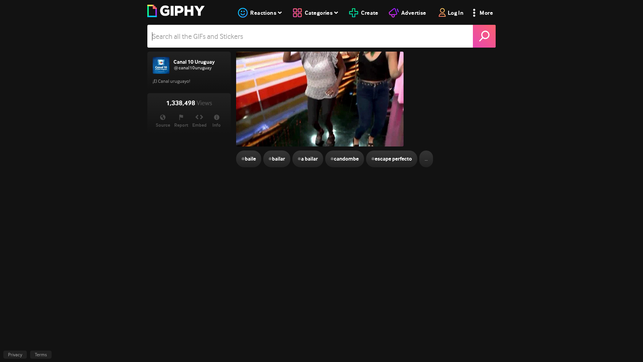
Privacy (15, 354)
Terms (41, 354)
